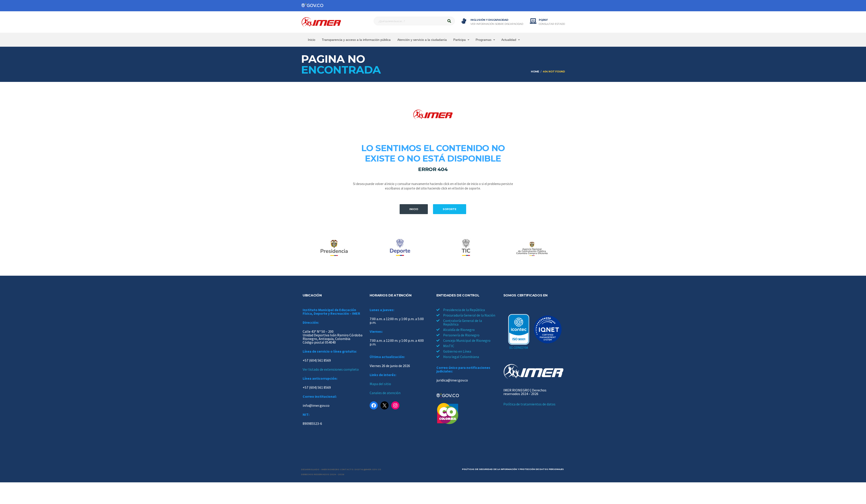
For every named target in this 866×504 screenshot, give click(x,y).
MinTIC (448, 346)
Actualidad (508, 40)
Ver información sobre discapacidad (496, 24)
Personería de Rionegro (461, 335)
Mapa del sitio (380, 383)
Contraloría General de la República (462, 322)
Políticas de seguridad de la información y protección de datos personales (513, 469)
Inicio (311, 40)
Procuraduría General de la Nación (469, 315)
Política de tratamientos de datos (529, 404)
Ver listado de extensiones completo (331, 369)
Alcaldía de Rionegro (459, 329)
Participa (459, 40)
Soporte (449, 209)
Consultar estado (552, 24)
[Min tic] (466, 248)
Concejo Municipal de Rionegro (467, 340)
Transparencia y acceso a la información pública (356, 40)
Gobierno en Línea (457, 351)
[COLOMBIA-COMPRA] (532, 248)
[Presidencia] (334, 248)
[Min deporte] (400, 248)
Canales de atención (385, 393)
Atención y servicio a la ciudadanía (422, 40)
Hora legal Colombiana (461, 356)
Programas (483, 40)
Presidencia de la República (464, 309)
